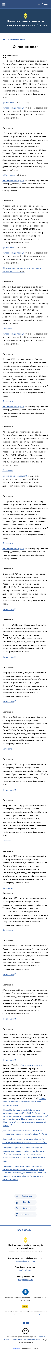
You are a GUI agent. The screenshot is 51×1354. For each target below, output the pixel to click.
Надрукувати (27, 1214)
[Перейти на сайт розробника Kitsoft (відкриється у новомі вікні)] (17, 1349)
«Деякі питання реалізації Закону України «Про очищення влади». (24, 1101)
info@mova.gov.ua (25, 1280)
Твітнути (27, 1208)
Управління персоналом (16, 39)
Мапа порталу (23, 1230)
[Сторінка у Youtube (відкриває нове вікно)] (27, 1322)
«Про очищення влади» (31, 1065)
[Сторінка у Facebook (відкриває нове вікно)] (23, 1322)
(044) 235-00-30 (26, 1270)
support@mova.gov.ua (25, 1261)
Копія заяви (16, 103)
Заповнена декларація (13, 108)
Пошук (45, 4)
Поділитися (27, 1196)
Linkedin (26, 1202)
